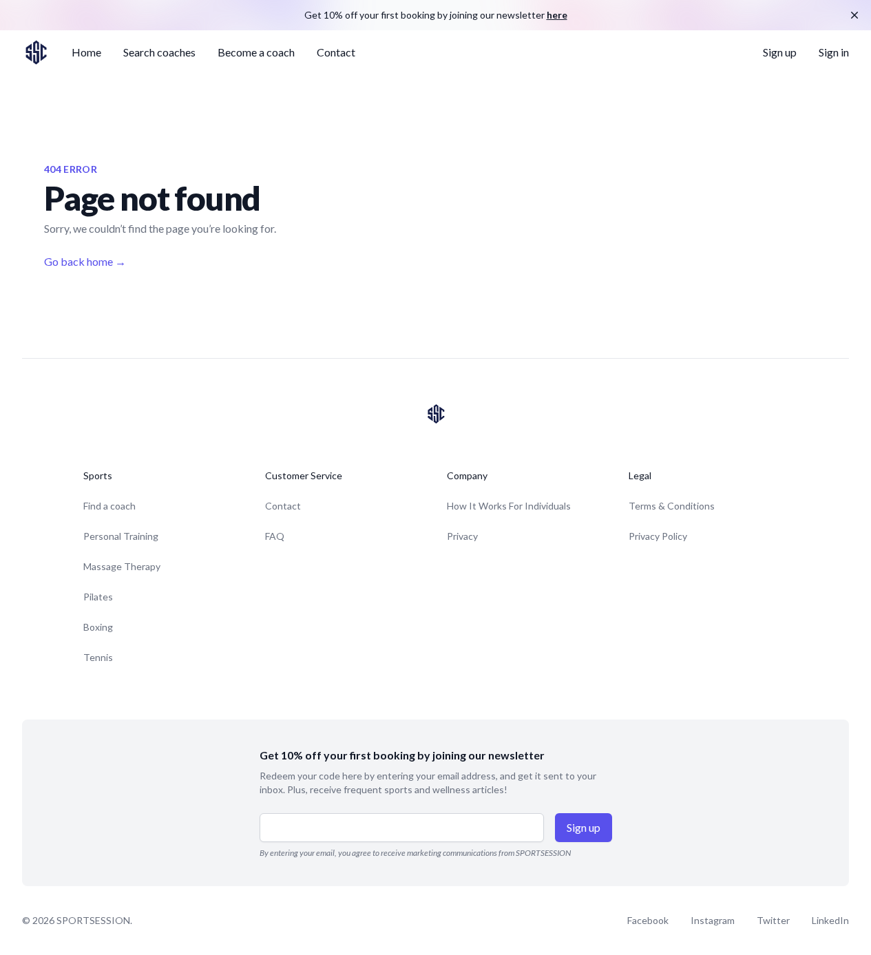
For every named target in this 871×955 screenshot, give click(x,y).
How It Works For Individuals (509, 506)
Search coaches (159, 52)
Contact (336, 52)
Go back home (85, 261)
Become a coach (256, 52)
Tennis (98, 657)
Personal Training (120, 536)
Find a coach (109, 506)
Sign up (780, 52)
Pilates (98, 596)
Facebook (648, 920)
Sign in (834, 52)
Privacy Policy (658, 536)
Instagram (713, 920)
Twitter (773, 920)
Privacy (462, 536)
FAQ (274, 536)
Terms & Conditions (672, 506)
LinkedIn (830, 920)
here (557, 15)
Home (86, 52)
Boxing (98, 627)
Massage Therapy (121, 566)
